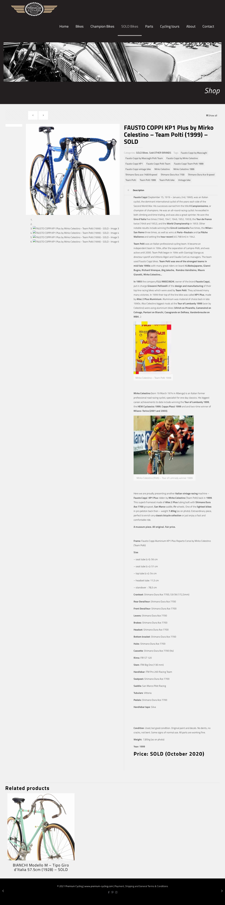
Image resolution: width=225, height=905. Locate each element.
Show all (212, 115)
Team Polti (131, 180)
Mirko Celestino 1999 (183, 169)
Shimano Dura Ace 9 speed (201, 174)
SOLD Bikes (142, 152)
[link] (79, 38)
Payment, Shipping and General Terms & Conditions (141, 886)
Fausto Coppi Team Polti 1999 (188, 163)
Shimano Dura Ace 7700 (172, 174)
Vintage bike (184, 180)
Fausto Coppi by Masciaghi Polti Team (144, 158)
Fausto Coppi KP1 (134, 163)
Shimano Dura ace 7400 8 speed (141, 174)
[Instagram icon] (116, 892)
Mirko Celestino (162, 169)
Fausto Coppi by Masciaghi (194, 152)
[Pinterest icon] (112, 892)
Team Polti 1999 (148, 180)
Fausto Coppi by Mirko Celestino (182, 158)
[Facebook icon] (109, 892)
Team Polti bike (167, 180)
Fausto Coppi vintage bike (138, 169)
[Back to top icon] (210, 899)
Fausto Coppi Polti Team (158, 163)
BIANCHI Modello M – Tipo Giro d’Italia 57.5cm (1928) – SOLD (41, 867)
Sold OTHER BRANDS (160, 152)
